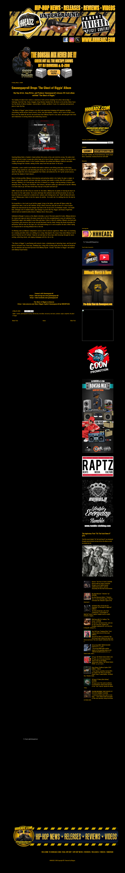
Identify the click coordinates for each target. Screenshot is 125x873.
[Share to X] (29, 311)
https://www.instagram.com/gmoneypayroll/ (44, 295)
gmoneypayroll (24, 314)
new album (41, 314)
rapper (62, 314)
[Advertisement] (103, 60)
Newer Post (15, 320)
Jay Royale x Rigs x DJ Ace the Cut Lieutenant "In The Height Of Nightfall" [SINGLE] (102, 607)
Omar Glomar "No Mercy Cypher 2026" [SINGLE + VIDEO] (101, 668)
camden (18, 314)
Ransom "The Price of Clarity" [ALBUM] (102, 582)
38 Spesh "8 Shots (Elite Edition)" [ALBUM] (100, 680)
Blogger (73, 860)
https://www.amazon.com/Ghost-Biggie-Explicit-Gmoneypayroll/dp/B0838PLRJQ (44, 304)
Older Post (73, 320)
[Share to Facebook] (31, 311)
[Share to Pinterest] (33, 311)
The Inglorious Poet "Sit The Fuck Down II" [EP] (96, 534)
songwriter (66, 314)
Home (44, 320)
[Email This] (25, 311)
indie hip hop (35, 314)
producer (58, 314)
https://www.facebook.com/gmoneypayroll (44, 297)
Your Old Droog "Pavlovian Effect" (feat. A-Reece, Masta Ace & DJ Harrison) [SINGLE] (102, 633)
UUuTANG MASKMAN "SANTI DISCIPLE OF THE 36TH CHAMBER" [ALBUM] (102, 692)
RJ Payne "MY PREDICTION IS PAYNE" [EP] (102, 657)
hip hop (30, 314)
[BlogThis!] (27, 311)
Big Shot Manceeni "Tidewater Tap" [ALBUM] (101, 594)
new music (52, 314)
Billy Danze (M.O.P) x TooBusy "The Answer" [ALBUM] (100, 620)
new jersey (47, 314)
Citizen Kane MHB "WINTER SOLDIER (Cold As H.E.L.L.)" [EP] (101, 646)
